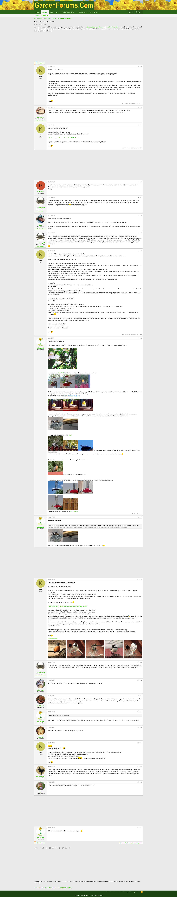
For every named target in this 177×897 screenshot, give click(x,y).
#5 (141, 197)
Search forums (45, 15)
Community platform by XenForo (88, 895)
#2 (141, 107)
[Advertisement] (88, 47)
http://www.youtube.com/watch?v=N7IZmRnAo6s (64, 138)
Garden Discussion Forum (95, 27)
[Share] (138, 67)
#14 (141, 696)
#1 (141, 67)
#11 (141, 579)
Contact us (109, 892)
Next (41, 63)
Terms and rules (118, 892)
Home (37, 12)
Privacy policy (127, 892)
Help (133, 892)
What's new (53, 12)
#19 (141, 782)
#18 (141, 766)
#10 (141, 517)
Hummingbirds (74, 511)
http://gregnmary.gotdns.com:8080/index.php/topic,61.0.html (68, 606)
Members (82, 12)
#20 (141, 827)
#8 (141, 251)
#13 (141, 680)
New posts (37, 15)
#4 (141, 182)
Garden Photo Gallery (68, 12)
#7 (141, 233)
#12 (141, 662)
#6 (141, 215)
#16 (141, 727)
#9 (141, 338)
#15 (141, 711)
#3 (141, 125)
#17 (141, 743)
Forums (44, 12)
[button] (59, 12)
